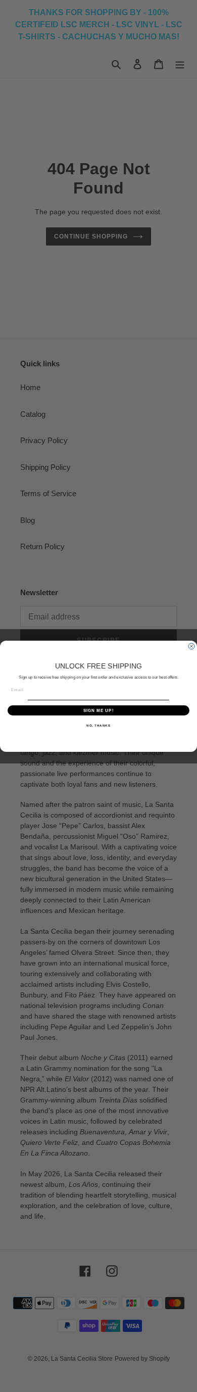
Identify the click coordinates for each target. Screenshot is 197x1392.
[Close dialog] (191, 646)
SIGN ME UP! (98, 710)
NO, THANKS (98, 725)
